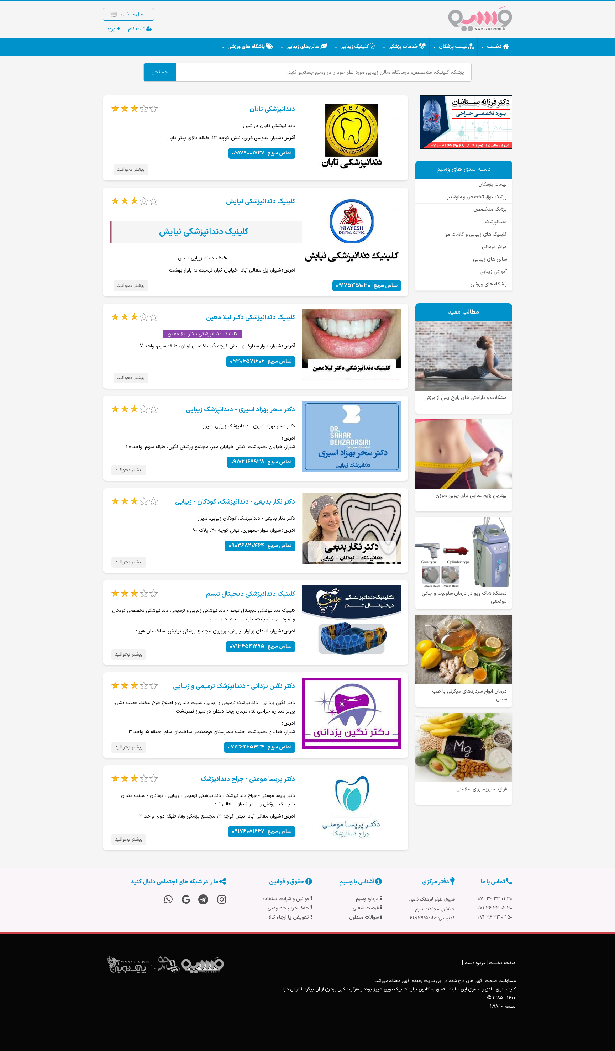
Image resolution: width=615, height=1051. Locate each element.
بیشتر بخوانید (131, 169)
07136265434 (259, 747)
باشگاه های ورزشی (246, 47)
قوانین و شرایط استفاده (286, 899)
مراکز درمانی (494, 247)
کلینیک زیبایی (354, 47)
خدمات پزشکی (403, 47)
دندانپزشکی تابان (272, 109)
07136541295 (260, 646)
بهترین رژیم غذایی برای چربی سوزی (471, 495)
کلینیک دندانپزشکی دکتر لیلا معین (250, 317)
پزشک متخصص (490, 209)
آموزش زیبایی (493, 271)
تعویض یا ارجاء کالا (289, 917)
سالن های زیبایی (490, 259)
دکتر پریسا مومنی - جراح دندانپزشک (248, 779)
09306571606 (260, 361)
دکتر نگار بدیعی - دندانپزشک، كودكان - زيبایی (235, 502)
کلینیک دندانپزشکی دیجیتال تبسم (250, 594)
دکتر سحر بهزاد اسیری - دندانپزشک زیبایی (240, 410)
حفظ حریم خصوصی (289, 908)
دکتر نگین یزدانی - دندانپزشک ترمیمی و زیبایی (234, 686)
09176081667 (261, 831)
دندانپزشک (496, 222)
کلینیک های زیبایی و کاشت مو (476, 234)
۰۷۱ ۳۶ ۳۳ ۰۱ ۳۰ (495, 899)
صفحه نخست (502, 963)
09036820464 (259, 546)
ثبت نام (137, 29)
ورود (111, 29)
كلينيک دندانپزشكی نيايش (260, 201)
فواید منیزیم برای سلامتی (481, 789)
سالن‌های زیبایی (302, 47)
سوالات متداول (364, 917)
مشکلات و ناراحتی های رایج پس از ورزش (465, 397)
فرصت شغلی (366, 908)
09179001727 (261, 153)
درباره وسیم (368, 899)
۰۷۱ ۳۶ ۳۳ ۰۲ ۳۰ (494, 908)
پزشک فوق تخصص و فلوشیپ (476, 197)
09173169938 (260, 462)
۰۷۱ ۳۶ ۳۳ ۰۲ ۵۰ (495, 917)
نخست (494, 47)
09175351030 (367, 286)
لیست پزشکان (453, 47)
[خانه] (480, 20)
